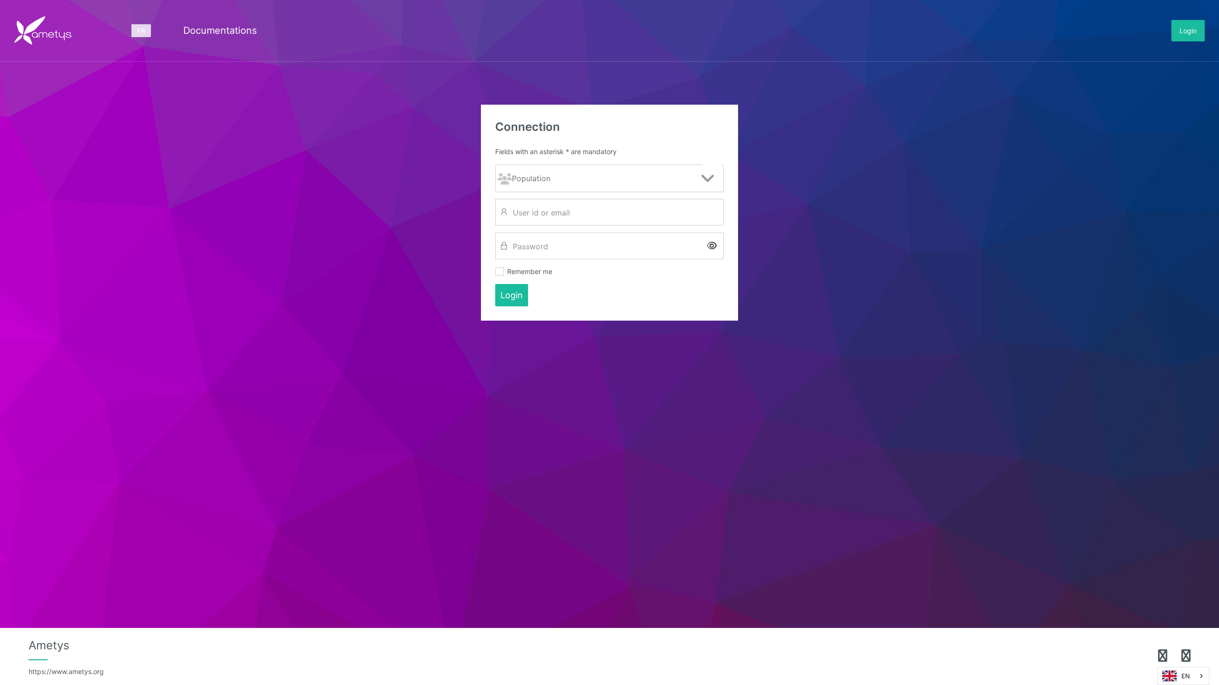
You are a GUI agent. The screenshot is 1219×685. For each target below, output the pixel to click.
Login (1188, 31)
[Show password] (712, 246)
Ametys (66, 656)
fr (141, 31)
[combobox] (1183, 676)
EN (1185, 676)
